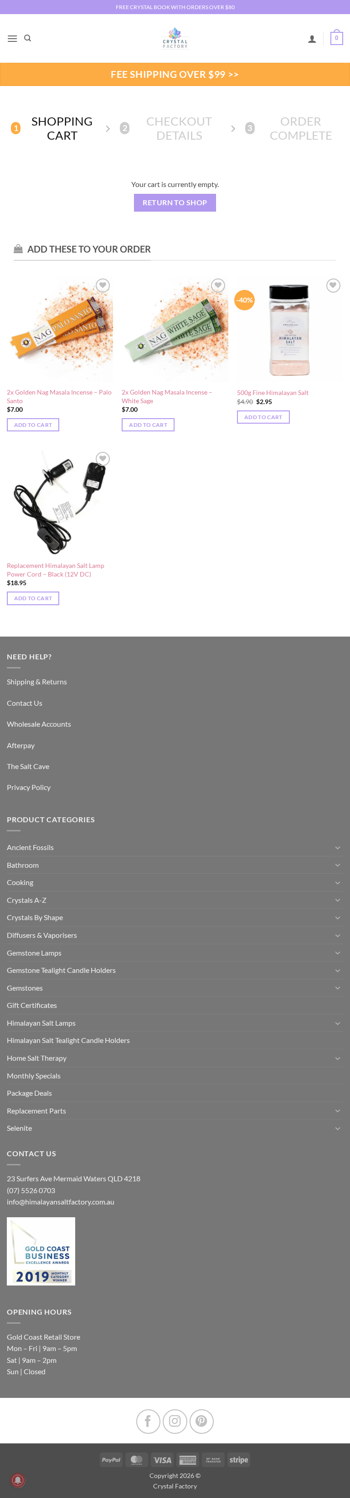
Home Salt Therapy (37, 1057)
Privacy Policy (29, 787)
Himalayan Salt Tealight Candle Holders (68, 1040)
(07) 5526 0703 (31, 1190)
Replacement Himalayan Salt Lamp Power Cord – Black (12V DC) (55, 570)
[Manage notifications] (17, 1480)
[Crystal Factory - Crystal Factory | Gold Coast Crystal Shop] (175, 39)
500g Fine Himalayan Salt (273, 392)
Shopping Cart (53, 128)
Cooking (20, 882)
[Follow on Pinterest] (202, 1421)
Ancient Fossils (30, 847)
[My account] (312, 39)
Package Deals (29, 1092)
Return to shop (175, 202)
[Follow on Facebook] (148, 1421)
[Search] (27, 38)
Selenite (19, 1128)
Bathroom (23, 864)
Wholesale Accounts (39, 723)
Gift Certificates (32, 1005)
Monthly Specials (34, 1075)
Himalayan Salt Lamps (41, 1022)
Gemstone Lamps (34, 952)
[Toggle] (337, 847)
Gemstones (25, 987)
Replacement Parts (36, 1110)
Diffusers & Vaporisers (42, 935)
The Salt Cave (28, 766)
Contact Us (24, 702)
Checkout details (167, 128)
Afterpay (21, 745)
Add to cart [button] (33, 425)
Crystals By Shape (35, 917)
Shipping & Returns (37, 681)
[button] (12, 38)
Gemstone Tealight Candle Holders (61, 970)
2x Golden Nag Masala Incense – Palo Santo (59, 396)
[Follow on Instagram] (175, 1421)
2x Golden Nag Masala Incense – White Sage (167, 396)
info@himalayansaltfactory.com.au (60, 1201)
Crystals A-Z (26, 900)
